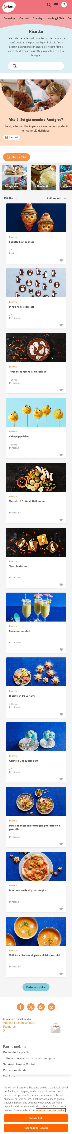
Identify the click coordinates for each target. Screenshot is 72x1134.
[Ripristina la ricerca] (58, 66)
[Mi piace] (61, 260)
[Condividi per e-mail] (51, 1007)
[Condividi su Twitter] (31, 1007)
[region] (36, 1105)
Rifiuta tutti (36, 1118)
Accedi (14, 137)
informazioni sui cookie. (50, 1110)
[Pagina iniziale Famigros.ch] (9, 7)
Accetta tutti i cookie (36, 1127)
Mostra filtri (19, 157)
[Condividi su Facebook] (20, 1007)
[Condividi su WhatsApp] (41, 1007)
